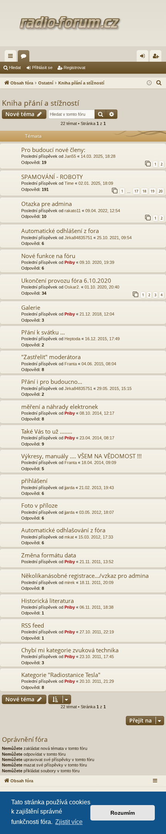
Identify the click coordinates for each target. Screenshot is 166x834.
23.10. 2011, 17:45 (97, 656)
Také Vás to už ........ (46, 431)
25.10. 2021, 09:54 (114, 237)
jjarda (69, 487)
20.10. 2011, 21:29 (97, 681)
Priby (69, 262)
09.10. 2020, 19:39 (97, 262)
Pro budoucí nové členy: (53, 150)
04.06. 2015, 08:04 (98, 363)
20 (161, 191)
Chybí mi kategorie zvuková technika (70, 650)
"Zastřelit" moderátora (51, 357)
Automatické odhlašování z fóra (63, 530)
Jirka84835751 (78, 237)
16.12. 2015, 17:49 (102, 338)
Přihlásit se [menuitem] (144, 57)
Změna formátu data (48, 555)
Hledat (15, 67)
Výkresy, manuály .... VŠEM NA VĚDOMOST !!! (81, 456)
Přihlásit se (42, 67)
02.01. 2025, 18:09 (95, 183)
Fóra (25, 57)
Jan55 (70, 156)
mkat (69, 537)
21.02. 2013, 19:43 (96, 487)
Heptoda (72, 338)
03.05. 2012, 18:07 (96, 512)
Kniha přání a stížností (40, 103)
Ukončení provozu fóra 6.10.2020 (66, 280)
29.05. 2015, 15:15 (114, 388)
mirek (69, 582)
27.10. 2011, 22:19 (97, 632)
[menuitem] (159, 83)
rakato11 (72, 210)
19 (152, 191)
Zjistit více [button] (69, 822)
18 (144, 191)
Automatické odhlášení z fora (60, 231)
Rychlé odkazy (12, 57)
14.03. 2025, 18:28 (98, 156)
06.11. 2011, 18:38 (96, 607)
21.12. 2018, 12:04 (97, 314)
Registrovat (74, 67)
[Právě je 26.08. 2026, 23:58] (149, 83)
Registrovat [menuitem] (157, 57)
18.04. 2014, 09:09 (98, 462)
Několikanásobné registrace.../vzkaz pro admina (85, 575)
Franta (70, 363)
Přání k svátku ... (43, 332)
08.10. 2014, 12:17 (97, 413)
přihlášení (34, 481)
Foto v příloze (39, 505)
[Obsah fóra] (83, 23)
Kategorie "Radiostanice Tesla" (60, 675)
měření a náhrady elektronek (59, 406)
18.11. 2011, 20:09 (96, 582)
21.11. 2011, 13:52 (96, 561)
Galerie (30, 307)
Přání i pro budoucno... (51, 381)
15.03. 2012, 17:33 (95, 537)
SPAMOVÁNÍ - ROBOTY (52, 177)
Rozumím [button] (122, 813)
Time (69, 183)
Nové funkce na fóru (48, 256)
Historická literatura (47, 600)
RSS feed (32, 625)
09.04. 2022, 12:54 (102, 210)
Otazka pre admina (46, 204)
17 (136, 191)
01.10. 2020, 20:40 (102, 287)
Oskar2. (72, 287)
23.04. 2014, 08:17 (97, 438)
